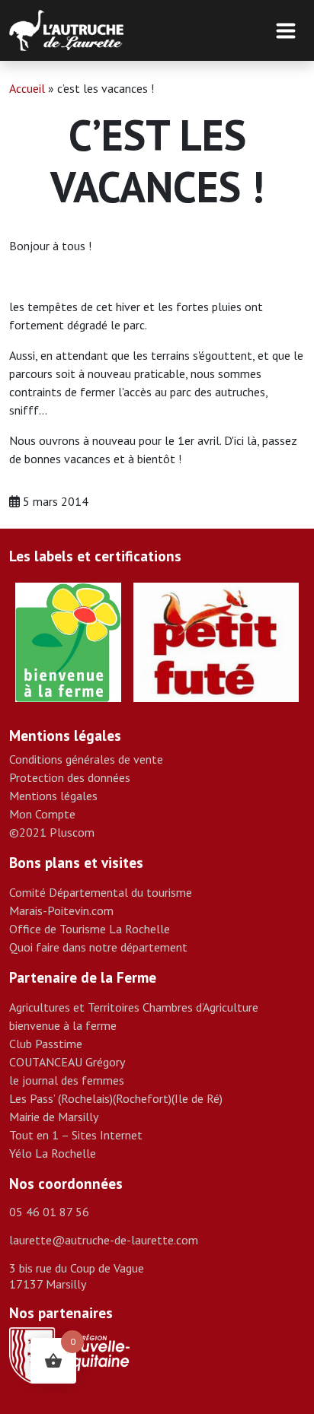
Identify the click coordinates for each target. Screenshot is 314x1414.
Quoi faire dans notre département (98, 947)
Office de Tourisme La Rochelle (89, 928)
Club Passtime (45, 1043)
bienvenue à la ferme (63, 1025)
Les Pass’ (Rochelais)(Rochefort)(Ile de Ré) (116, 1098)
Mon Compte (42, 813)
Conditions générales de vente (86, 759)
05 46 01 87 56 (49, 1211)
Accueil (27, 88)
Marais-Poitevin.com (61, 910)
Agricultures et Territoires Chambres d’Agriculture (133, 1007)
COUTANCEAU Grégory (67, 1061)
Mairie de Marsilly (53, 1116)
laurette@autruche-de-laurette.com (103, 1239)
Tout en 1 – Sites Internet (76, 1134)
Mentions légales (53, 795)
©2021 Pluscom (52, 832)
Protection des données (69, 777)
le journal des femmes (66, 1080)
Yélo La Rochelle (52, 1153)
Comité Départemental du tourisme (100, 892)
